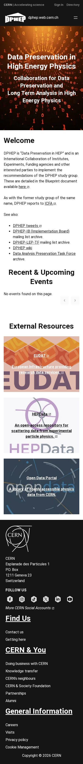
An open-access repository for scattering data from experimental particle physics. (41, 431)
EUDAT (40, 355)
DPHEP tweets (26, 225)
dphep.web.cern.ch (43, 17)
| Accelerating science (24, 4)
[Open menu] (75, 17)
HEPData (40, 414)
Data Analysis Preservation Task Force (44, 253)
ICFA (49, 203)
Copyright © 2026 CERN (41, 755)
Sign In (58, 4)
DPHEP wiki (22, 248)
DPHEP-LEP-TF (26, 242)
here (23, 187)
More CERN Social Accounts (29, 608)
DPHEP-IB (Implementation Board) (41, 231)
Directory (73, 4)
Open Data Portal (42, 478)
